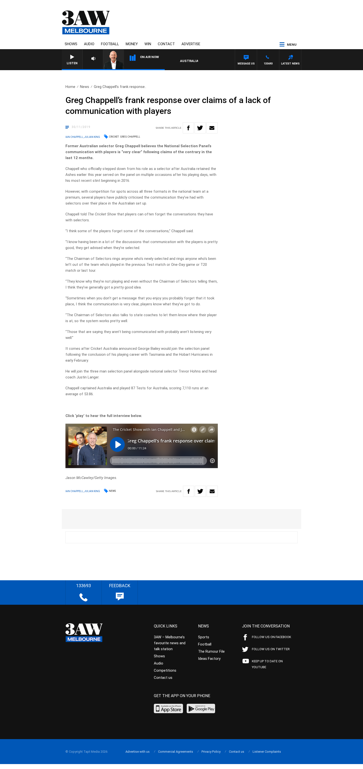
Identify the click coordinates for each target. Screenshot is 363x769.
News (84, 86)
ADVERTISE (191, 44)
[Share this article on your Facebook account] (188, 127)
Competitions (165, 670)
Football (110, 44)
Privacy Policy (211, 751)
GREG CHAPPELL (130, 136)
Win (147, 44)
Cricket (114, 136)
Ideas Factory (209, 658)
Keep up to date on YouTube (267, 664)
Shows (71, 44)
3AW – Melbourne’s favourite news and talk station (169, 643)
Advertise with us (137, 751)
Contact (166, 44)
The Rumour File (211, 651)
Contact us (163, 677)
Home (70, 86)
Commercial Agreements (175, 751)
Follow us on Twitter (271, 649)
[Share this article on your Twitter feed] (200, 127)
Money (132, 44)
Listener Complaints (267, 751)
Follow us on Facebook (271, 637)
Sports (203, 637)
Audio (89, 44)
